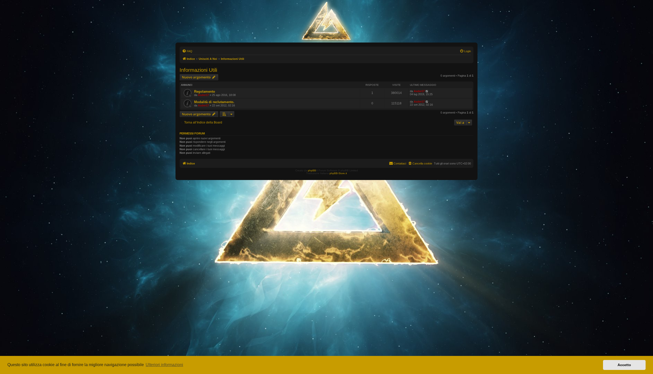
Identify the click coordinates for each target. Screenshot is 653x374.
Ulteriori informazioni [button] (164, 365)
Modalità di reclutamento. (214, 102)
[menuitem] (187, 51)
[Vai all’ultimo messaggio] (427, 91)
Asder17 (203, 94)
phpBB (312, 170)
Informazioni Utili (198, 70)
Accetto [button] (624, 365)
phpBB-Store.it (338, 173)
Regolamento (204, 91)
